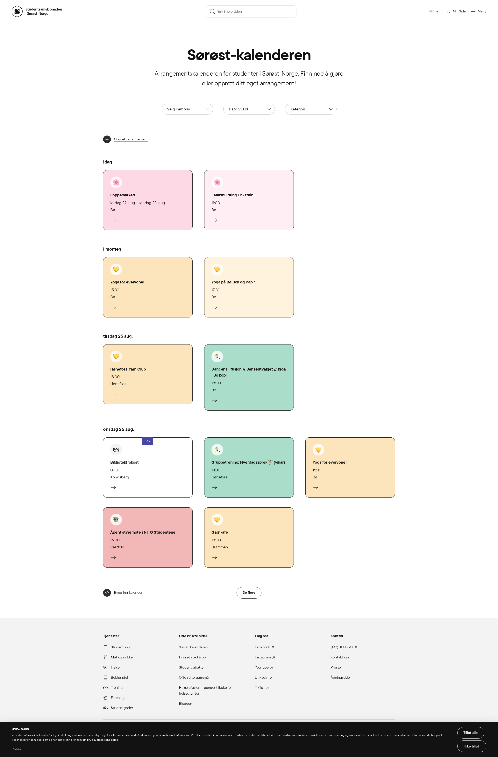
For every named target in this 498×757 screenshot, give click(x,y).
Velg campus (178, 109)
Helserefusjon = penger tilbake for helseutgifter (205, 690)
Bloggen (185, 703)
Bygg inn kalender (128, 592)
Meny (482, 11)
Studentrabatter (192, 667)
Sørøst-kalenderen (193, 647)
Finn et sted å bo (192, 657)
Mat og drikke (121, 657)
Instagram (263, 657)
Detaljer (17, 749)
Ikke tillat (471, 746)
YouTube (262, 667)
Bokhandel (119, 677)
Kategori (297, 109)
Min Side (459, 11)
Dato (238, 109)
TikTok (260, 687)
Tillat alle (470, 733)
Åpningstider (341, 677)
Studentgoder (122, 708)
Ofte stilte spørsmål (194, 677)
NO (431, 11)
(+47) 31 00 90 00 (344, 647)
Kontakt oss (340, 657)
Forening (118, 698)
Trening (117, 687)
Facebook (262, 647)
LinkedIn (261, 677)
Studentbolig (121, 647)
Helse (115, 667)
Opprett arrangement (131, 139)
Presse (336, 667)
